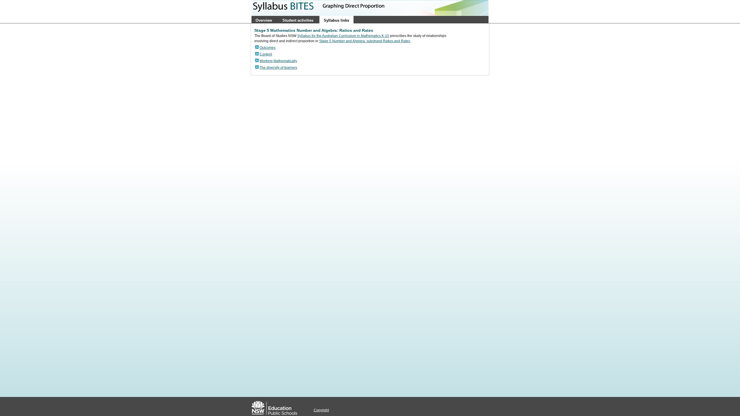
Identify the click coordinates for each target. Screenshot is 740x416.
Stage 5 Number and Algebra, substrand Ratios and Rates (364, 41)
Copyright (321, 410)
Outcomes (267, 48)
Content (266, 54)
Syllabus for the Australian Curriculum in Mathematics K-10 (343, 36)
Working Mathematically (278, 61)
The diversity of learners (278, 68)
